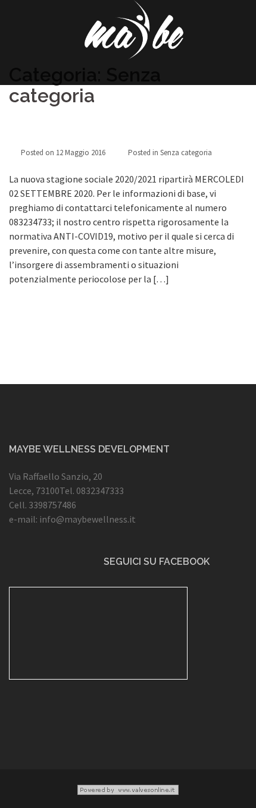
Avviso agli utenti (58, 132)
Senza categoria (186, 152)
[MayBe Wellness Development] (134, 33)
